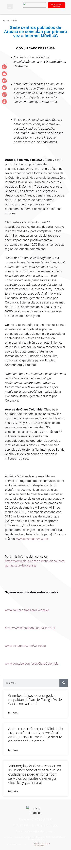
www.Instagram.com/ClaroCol (25, 645)
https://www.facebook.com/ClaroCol (30, 628)
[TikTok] (4, 101)
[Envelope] (4, 73)
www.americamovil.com (32, 538)
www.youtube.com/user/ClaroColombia (31, 663)
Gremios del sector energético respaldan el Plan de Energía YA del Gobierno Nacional (35, 699)
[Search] (63, 683)
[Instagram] (4, 94)
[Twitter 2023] (4, 87)
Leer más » (13, 712)
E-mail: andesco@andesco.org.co (35, 831)
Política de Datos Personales (42, 844)
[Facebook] (4, 80)
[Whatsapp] (4, 66)
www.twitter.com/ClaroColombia (27, 610)
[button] (10, 6)
